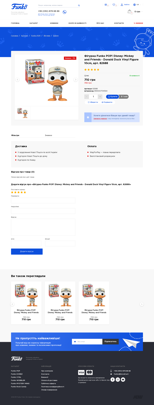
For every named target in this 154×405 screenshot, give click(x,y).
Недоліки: (15, 206)
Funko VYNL (16, 377)
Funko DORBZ (17, 374)
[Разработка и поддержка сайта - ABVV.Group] (138, 397)
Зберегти (94, 102)
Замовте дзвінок (100, 118)
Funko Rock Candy (18, 386)
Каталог (34, 23)
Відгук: (14, 217)
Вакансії (44, 377)
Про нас (100, 23)
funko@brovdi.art (121, 374)
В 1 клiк (124, 96)
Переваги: (15, 196)
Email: (47, 239)
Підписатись (110, 341)
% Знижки (138, 23)
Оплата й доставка (49, 380)
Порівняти (107, 102)
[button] (12, 304)
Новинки (54, 23)
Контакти (119, 23)
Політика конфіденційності (52, 386)
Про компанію (47, 371)
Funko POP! (36, 35)
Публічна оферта (48, 383)
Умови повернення (49, 390)
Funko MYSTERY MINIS (20, 383)
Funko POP (15, 371)
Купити (113, 96)
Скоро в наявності (77, 23)
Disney (56, 35)
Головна (15, 23)
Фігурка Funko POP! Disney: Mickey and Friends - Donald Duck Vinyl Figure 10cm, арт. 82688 (26, 311)
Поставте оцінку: (18, 189)
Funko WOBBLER (18, 380)
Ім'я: (13, 239)
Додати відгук (27, 251)
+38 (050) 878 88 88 (48, 11)
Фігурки (47, 35)
